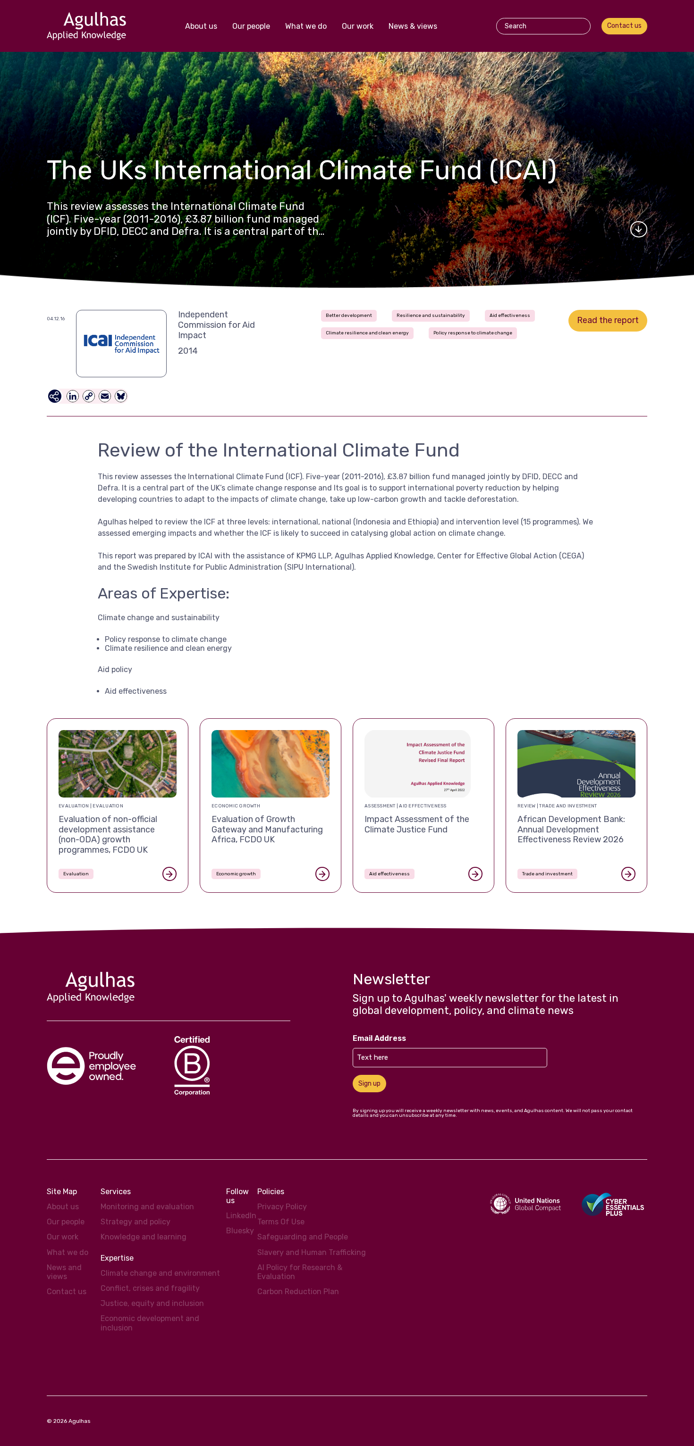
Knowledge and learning (143, 1236)
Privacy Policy (282, 1206)
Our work (357, 26)
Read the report (608, 320)
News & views (413, 26)
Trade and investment (547, 874)
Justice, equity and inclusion (152, 1303)
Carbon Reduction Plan (298, 1291)
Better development (349, 315)
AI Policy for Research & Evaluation (299, 1272)
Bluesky (240, 1230)
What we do (306, 26)
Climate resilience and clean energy (367, 333)
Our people (251, 26)
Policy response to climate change (472, 333)
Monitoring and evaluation (147, 1206)
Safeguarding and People (302, 1236)
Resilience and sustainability (431, 315)
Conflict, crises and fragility (150, 1288)
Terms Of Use (281, 1221)
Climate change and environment (160, 1273)
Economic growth (236, 874)
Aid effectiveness (510, 315)
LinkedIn (241, 1215)
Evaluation (76, 874)
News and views (64, 1272)
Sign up (369, 1084)
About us (201, 26)
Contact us (624, 26)
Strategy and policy (135, 1221)
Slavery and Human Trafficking (311, 1252)
